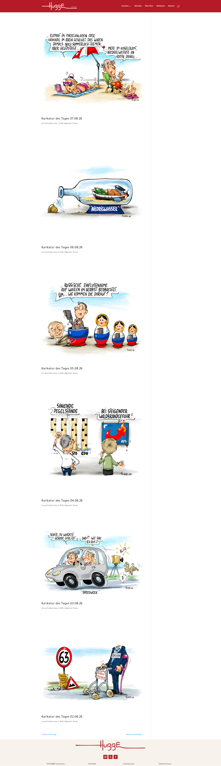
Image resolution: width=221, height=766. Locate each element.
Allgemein (68, 123)
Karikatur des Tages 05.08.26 (61, 369)
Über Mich (149, 6)
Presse (75, 123)
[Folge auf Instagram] (105, 757)
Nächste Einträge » (134, 735)
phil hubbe (49, 123)
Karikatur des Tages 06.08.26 (61, 247)
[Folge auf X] (110, 757)
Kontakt (171, 6)
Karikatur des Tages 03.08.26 (61, 603)
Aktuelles (138, 6)
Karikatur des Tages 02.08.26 (61, 717)
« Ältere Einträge (49, 735)
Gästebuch (161, 6)
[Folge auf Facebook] (116, 757)
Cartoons (125, 6)
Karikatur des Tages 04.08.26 (61, 501)
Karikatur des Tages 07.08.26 (61, 119)
